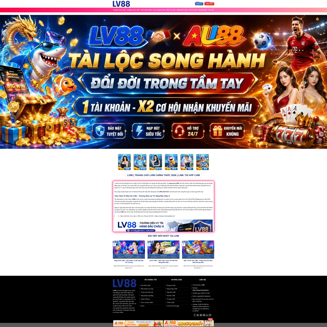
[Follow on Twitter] (197, 315)
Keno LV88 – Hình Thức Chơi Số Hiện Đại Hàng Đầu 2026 (163, 261)
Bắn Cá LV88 (170, 10)
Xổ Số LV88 (193, 10)
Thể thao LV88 (146, 10)
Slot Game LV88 (159, 10)
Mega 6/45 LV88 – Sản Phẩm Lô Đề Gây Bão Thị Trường (128, 261)
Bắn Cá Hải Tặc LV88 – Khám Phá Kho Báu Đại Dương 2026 (198, 261)
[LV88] (121, 3)
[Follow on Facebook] (194, 315)
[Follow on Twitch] (210, 315)
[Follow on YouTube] (204, 315)
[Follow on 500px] (207, 315)
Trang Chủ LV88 (119, 10)
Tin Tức (211, 10)
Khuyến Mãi (202, 10)
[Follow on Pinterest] (201, 315)
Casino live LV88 (133, 10)
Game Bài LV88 (182, 10)
